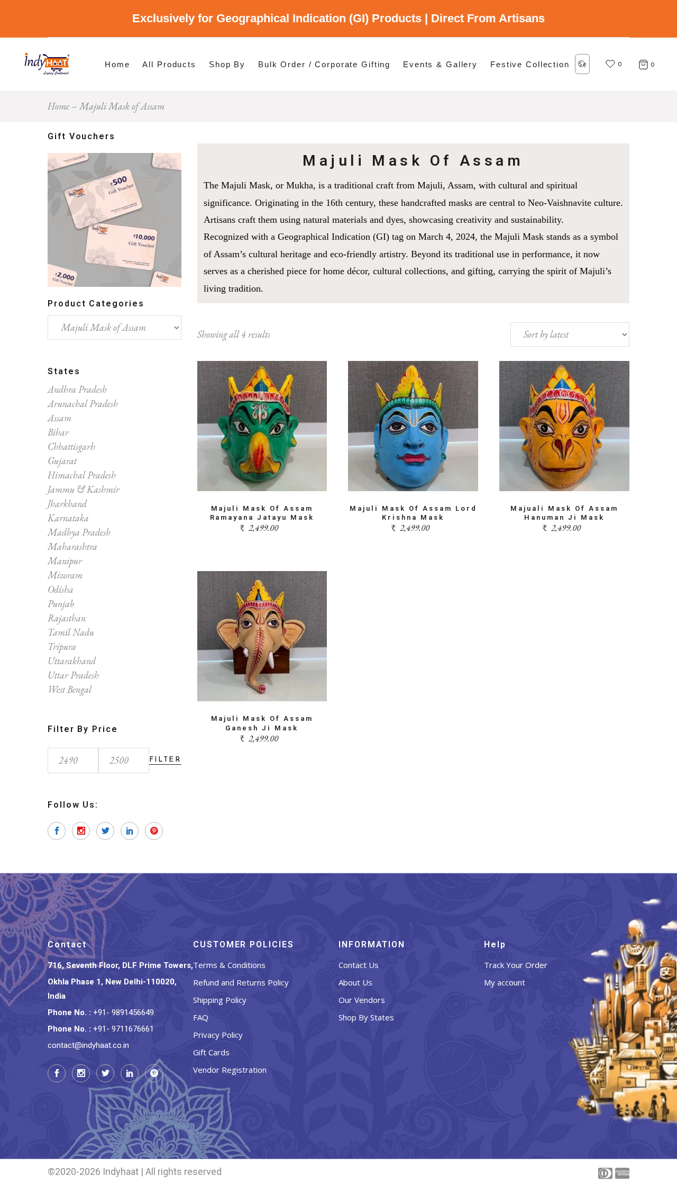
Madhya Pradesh (79, 532)
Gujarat (62, 461)
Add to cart (262, 476)
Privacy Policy (218, 1034)
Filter (165, 759)
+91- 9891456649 (123, 1012)
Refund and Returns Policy (241, 982)
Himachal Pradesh (82, 475)
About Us (355, 982)
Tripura (62, 646)
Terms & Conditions (229, 965)
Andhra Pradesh (77, 389)
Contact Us (358, 965)
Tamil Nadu (71, 632)
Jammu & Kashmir (84, 489)
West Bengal (70, 689)
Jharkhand (67, 503)
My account (504, 982)
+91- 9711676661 (123, 1029)
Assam (59, 418)
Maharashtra (72, 546)
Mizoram (65, 575)
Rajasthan (67, 618)
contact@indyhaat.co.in (88, 1045)
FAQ (200, 1017)
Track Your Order (515, 965)
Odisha (61, 589)
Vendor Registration (230, 1069)
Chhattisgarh (71, 446)
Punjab (61, 604)
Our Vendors (361, 999)
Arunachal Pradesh (83, 403)
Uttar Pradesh (73, 675)
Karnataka (68, 518)
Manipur (65, 561)
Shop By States (366, 1017)
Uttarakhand (72, 661)
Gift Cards (211, 1052)
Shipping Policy (219, 999)
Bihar (58, 432)
